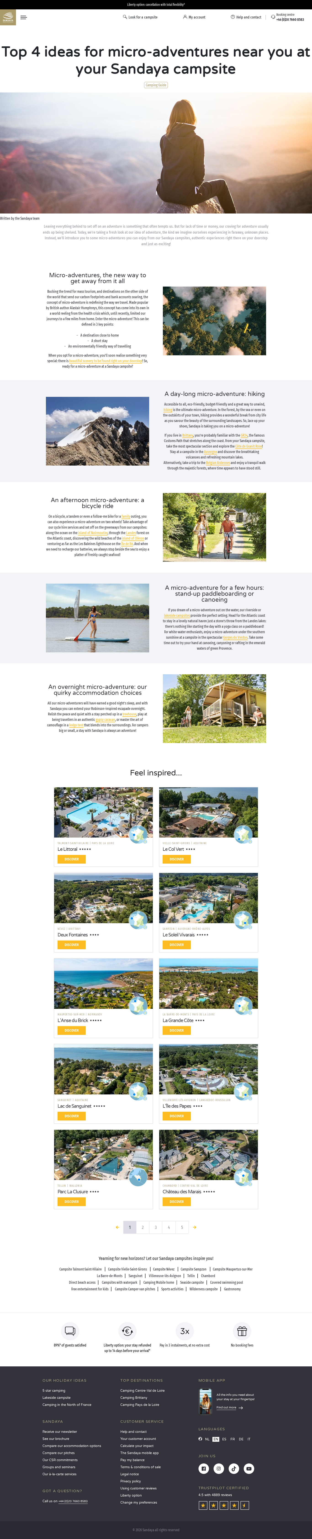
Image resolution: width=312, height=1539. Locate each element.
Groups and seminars (58, 1467)
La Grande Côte (178, 1020)
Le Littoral (67, 849)
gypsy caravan (105, 719)
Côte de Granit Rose (248, 446)
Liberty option (131, 1495)
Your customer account (138, 1439)
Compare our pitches (58, 1453)
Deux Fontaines (73, 935)
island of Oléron (133, 538)
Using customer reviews (138, 1488)
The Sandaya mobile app (139, 1453)
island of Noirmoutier (93, 533)
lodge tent (76, 725)
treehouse (129, 714)
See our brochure (55, 1439)
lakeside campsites (177, 615)
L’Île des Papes (177, 1106)
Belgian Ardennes (218, 463)
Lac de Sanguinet (74, 1106)
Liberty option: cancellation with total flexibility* (156, 5)
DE (241, 1439)
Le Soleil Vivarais (179, 935)
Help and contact (133, 1432)
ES (224, 1439)
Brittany (187, 435)
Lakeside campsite (56, 1398)
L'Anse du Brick (73, 1020)
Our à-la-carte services (59, 1474)
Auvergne (210, 452)
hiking (168, 410)
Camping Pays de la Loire (139, 1405)
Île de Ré (127, 544)
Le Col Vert (173, 849)
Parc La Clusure (73, 1192)
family (126, 516)
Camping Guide (156, 85)
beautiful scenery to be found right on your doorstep (105, 361)
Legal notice (129, 1474)
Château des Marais (182, 1192)
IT (249, 1439)
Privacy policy (130, 1481)
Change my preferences (138, 1503)
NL (207, 1439)
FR (232, 1439)
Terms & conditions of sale (140, 1467)
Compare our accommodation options (71, 1446)
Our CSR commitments (60, 1460)
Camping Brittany (133, 1398)
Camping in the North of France (66, 1405)
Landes (131, 533)
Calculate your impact (136, 1446)
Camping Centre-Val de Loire (142, 1391)
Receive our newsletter (59, 1432)
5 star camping (53, 1391)
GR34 (244, 435)
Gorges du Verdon (235, 637)
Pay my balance (132, 1460)
